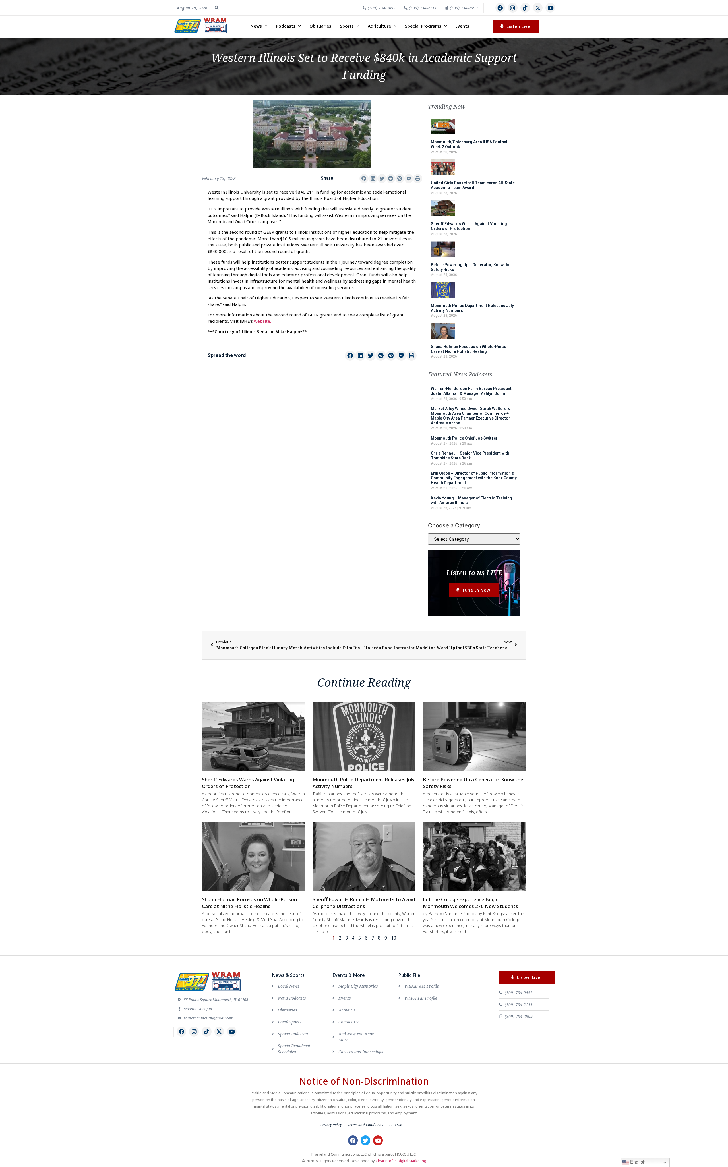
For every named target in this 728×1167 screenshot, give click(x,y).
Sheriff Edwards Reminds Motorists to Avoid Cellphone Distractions (364, 902)
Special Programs (423, 26)
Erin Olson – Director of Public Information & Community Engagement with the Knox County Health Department (474, 478)
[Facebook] (500, 8)
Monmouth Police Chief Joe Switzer (464, 438)
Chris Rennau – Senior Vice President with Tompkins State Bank (470, 455)
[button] (217, 8)
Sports (347, 26)
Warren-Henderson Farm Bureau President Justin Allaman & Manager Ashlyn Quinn (471, 391)
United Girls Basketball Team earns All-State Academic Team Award (473, 185)
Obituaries (320, 26)
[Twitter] (365, 1140)
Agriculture (379, 26)
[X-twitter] (538, 8)
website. (262, 321)
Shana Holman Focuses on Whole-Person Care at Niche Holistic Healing (470, 349)
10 (393, 938)
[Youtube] (550, 8)
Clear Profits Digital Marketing (401, 1160)
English (637, 1162)
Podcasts (285, 26)
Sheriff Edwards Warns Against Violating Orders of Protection (469, 226)
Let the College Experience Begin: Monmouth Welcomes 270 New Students (470, 902)
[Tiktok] (525, 8)
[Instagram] (513, 8)
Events (462, 26)
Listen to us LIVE (474, 572)
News (256, 26)
